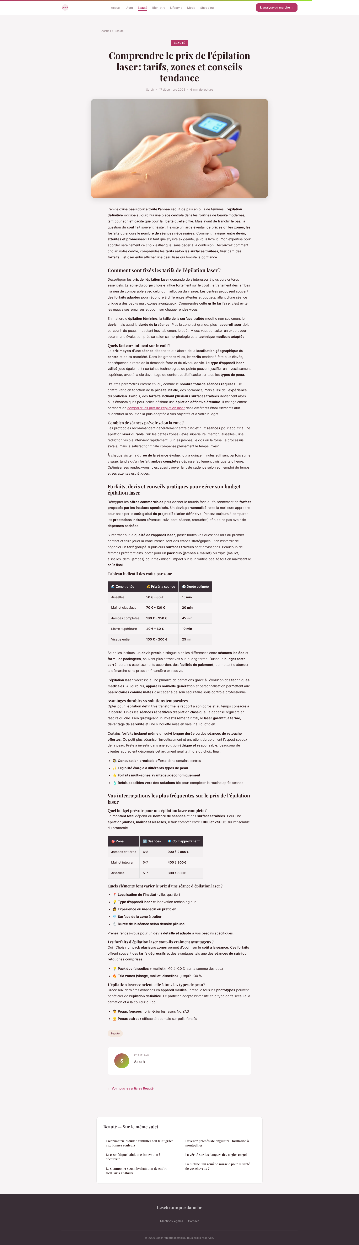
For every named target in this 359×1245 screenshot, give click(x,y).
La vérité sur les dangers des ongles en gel (216, 1154)
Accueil (116, 7)
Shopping (207, 7)
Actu (129, 7)
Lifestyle (176, 7)
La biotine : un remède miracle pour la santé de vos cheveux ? (217, 1166)
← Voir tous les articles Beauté (131, 1088)
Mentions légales (171, 1221)
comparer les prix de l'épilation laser (156, 408)
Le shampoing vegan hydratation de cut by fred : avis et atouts (136, 1170)
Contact (193, 1221)
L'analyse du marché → (277, 7)
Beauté (142, 7)
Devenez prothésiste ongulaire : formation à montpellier (217, 1143)
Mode (191, 7)
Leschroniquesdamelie (179, 1207)
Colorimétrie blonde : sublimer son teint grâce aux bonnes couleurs (139, 1143)
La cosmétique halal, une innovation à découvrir (133, 1156)
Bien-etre (158, 7)
